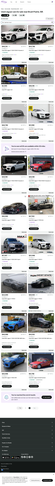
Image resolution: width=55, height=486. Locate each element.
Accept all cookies (47, 480)
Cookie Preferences (5, 472)
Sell (16, 2)
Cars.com (25, 478)
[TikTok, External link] (22, 457)
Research (22, 2)
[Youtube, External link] (27, 457)
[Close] (53, 474)
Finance (29, 2)
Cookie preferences (35, 480)
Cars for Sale (7, 8)
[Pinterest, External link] (32, 457)
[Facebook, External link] (25, 457)
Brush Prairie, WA (15, 8)
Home (2, 8)
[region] (27, 479)
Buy (11, 2)
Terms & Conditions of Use (6, 463)
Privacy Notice (4, 466)
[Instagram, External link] (30, 457)
